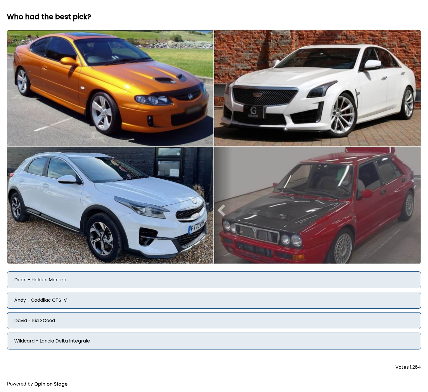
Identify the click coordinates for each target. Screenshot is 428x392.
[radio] (214, 279)
